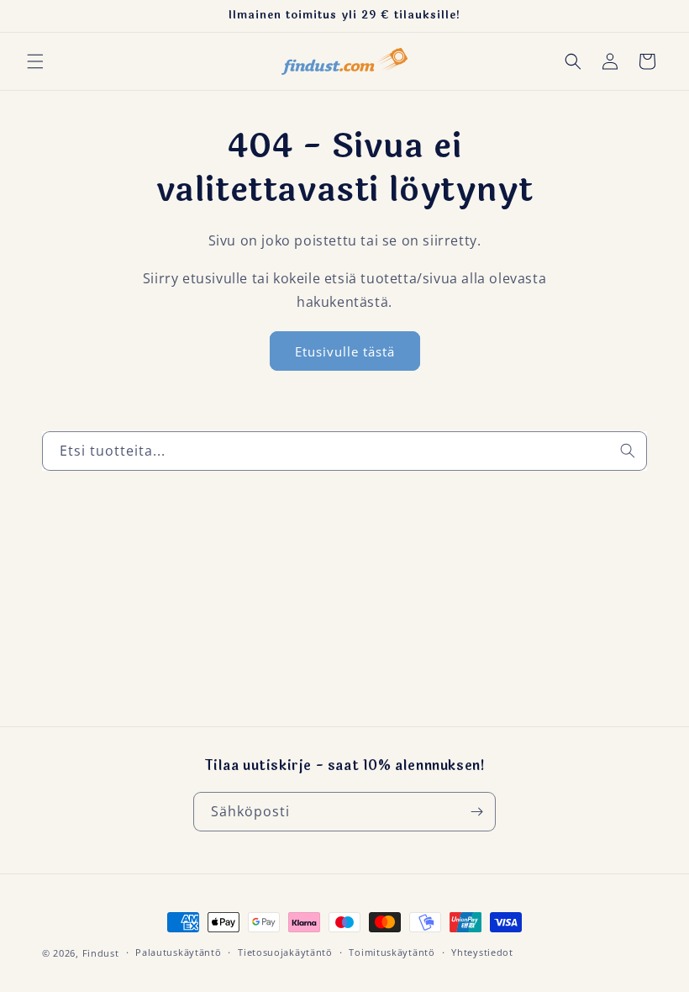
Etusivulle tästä (345, 351)
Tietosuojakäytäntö (285, 952)
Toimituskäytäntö (391, 952)
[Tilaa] (476, 811)
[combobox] (344, 451)
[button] (35, 61)
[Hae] (627, 450)
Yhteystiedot (482, 952)
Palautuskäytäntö (178, 952)
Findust (100, 953)
